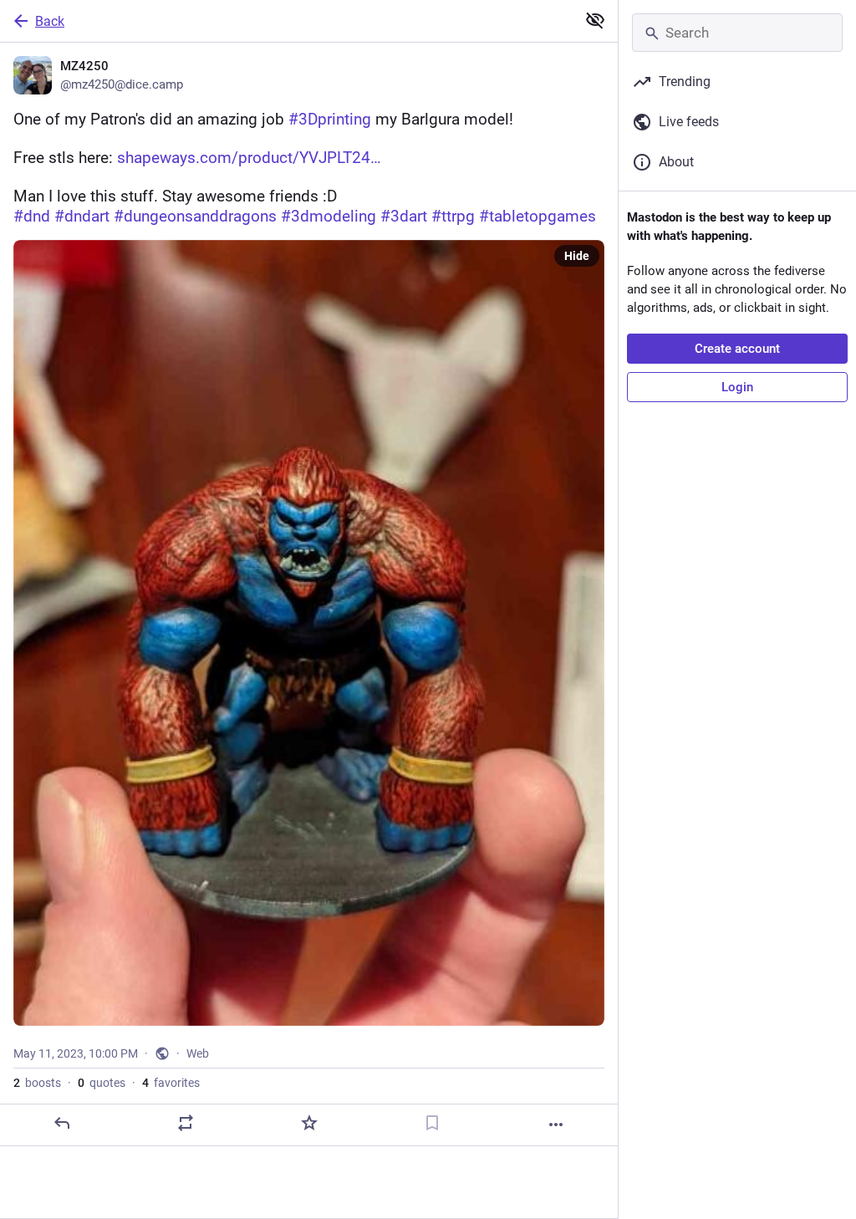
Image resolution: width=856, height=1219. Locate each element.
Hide (576, 256)
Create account (737, 348)
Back (49, 21)
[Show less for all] (595, 20)
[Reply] (62, 1123)
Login (737, 387)
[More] (556, 1124)
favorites (171, 1082)
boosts (37, 1082)
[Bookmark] (432, 1123)
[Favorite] (309, 1123)
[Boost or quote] (186, 1123)
